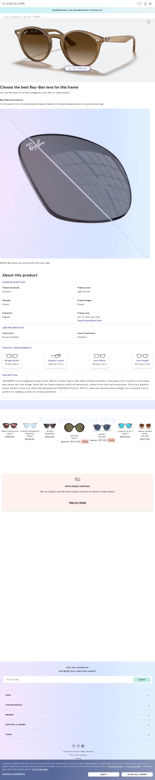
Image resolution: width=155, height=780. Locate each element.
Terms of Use (133, 766)
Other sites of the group (78, 755)
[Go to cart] (145, 3)
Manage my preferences (13, 774)
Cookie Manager (40, 769)
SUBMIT (142, 679)
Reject (104, 774)
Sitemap (78, 758)
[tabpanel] (77, 492)
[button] (77, 68)
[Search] (139, 3)
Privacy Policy (115, 766)
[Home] (13, 4)
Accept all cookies (137, 774)
